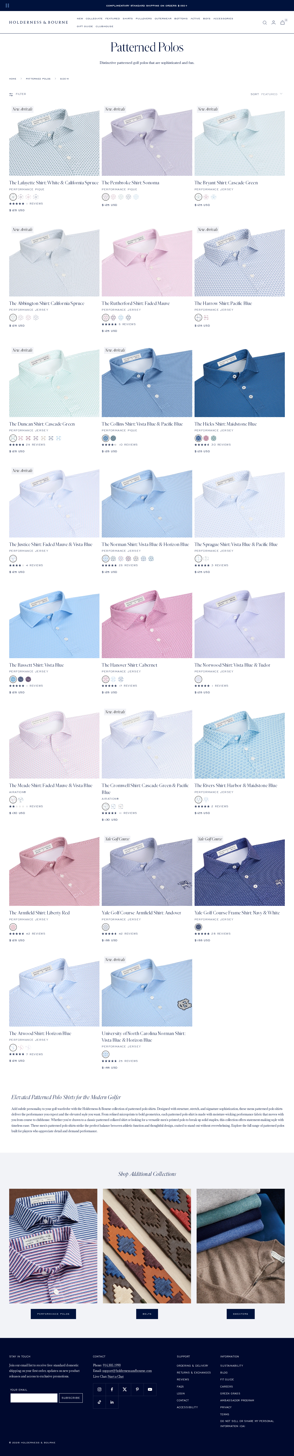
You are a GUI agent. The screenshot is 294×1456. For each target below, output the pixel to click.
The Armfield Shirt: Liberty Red (39, 912)
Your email (19, 1389)
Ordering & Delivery (192, 1365)
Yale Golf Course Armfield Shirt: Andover (141, 912)
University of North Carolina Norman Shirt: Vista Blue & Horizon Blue (143, 1037)
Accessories (223, 18)
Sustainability (231, 1365)
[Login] (273, 22)
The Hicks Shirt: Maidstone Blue (226, 424)
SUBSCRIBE (71, 1398)
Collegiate (94, 18)
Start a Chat (116, 1377)
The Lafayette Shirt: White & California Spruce (54, 182)
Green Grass (230, 1393)
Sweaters (240, 1313)
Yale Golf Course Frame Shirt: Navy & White (237, 912)
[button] (266, 94)
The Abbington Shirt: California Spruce (47, 303)
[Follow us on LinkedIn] (112, 1402)
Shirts (128, 18)
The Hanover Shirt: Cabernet (129, 665)
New (80, 18)
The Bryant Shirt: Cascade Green (226, 182)
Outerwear (163, 18)
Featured (112, 18)
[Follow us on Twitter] (124, 1389)
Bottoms (181, 18)
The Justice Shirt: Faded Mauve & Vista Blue (51, 544)
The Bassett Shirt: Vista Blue (36, 665)
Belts (147, 1313)
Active (195, 18)
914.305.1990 (112, 1365)
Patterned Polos (38, 78)
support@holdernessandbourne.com (127, 1371)
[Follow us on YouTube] (150, 1389)
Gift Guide (85, 26)
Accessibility (187, 1407)
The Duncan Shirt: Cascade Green (42, 424)
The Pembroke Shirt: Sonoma (130, 182)
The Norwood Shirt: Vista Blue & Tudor (232, 665)
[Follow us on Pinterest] (137, 1389)
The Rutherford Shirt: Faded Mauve (136, 303)
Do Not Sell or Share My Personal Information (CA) (247, 1423)
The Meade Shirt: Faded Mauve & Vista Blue (50, 785)
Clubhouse (104, 26)
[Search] (265, 23)
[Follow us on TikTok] (99, 1402)
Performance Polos (53, 1313)
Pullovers (144, 18)
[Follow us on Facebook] (112, 1389)
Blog (224, 1372)
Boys (207, 18)
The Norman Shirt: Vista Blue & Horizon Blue (145, 544)
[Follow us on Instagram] (99, 1389)
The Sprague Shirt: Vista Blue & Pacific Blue (236, 544)
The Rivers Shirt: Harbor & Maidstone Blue (236, 785)
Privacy (226, 1407)
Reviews (183, 1379)
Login (181, 1393)
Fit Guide (227, 1379)
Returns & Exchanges (194, 1372)
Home (12, 78)
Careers (226, 1386)
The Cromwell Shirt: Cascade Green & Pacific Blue (145, 789)
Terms (224, 1414)
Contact (183, 1400)
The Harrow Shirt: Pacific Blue (223, 303)
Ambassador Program (237, 1400)
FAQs (180, 1386)
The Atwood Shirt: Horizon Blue (40, 1033)
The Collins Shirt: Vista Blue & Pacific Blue (142, 424)
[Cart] (282, 22)
